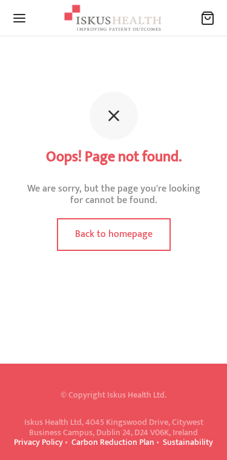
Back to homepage (114, 234)
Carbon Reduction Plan (112, 442)
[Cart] (207, 18)
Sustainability (188, 442)
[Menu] (19, 18)
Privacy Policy (38, 442)
